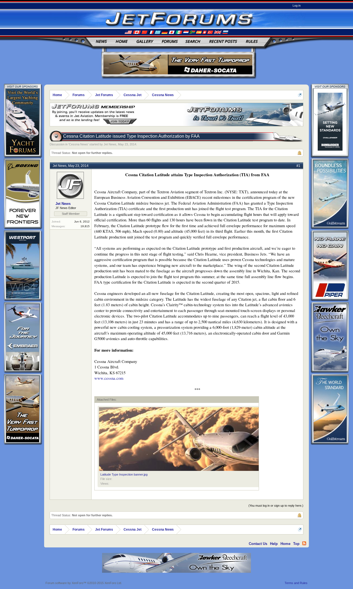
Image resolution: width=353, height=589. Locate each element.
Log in (297, 5)
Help (274, 544)
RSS (304, 543)
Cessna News (78, 144)
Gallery (144, 41)
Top (296, 544)
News (101, 41)
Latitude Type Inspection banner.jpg (124, 474)
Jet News (110, 144)
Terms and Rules (296, 583)
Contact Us (258, 544)
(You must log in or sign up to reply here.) (275, 505)
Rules (252, 41)
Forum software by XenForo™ (84, 583)
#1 (298, 166)
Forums (170, 41)
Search (192, 41)
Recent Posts (223, 41)
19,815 (85, 226)
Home (121, 41)
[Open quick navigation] (300, 95)
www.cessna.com (108, 378)
